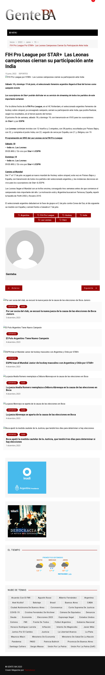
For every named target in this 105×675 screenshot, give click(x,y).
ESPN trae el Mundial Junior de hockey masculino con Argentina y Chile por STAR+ (49, 362)
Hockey (68, 215)
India (85, 215)
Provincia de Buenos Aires (80, 641)
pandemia (16, 641)
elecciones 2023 (45, 617)
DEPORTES (23, 74)
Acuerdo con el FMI (20, 598)
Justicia (45, 632)
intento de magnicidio (67, 627)
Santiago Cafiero (18, 646)
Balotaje (37, 602)
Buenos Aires (71, 602)
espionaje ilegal (66, 617)
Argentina (25, 215)
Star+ (64, 220)
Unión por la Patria (57, 646)
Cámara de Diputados (70, 612)
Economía (27, 617)
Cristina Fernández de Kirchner (40, 612)
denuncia (90, 612)
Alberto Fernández (68, 598)
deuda (13, 617)
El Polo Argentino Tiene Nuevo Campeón (27, 338)
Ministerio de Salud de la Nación (78, 637)
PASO (32, 641)
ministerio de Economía (43, 637)
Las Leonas (46, 220)
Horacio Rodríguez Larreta (23, 627)
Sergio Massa (37, 646)
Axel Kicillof (18, 602)
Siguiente (88, 288)
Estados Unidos (87, 617)
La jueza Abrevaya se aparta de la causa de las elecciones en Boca (41, 414)
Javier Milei (89, 627)
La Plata (89, 632)
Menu (14, 32)
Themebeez (29, 670)
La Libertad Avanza (67, 632)
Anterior (16, 288)
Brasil (53, 602)
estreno (14, 622)
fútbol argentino (63, 622)
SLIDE (23, 306)
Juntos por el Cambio (22, 632)
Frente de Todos (41, 622)
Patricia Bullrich (51, 641)
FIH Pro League (47, 215)
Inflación (46, 627)
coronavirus (56, 607)
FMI (25, 622)
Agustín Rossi (44, 598)
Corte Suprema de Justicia (81, 607)
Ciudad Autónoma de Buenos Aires (27, 607)
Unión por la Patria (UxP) (83, 646)
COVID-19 (15, 612)
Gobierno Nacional (85, 622)
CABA (90, 602)
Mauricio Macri (18, 637)
